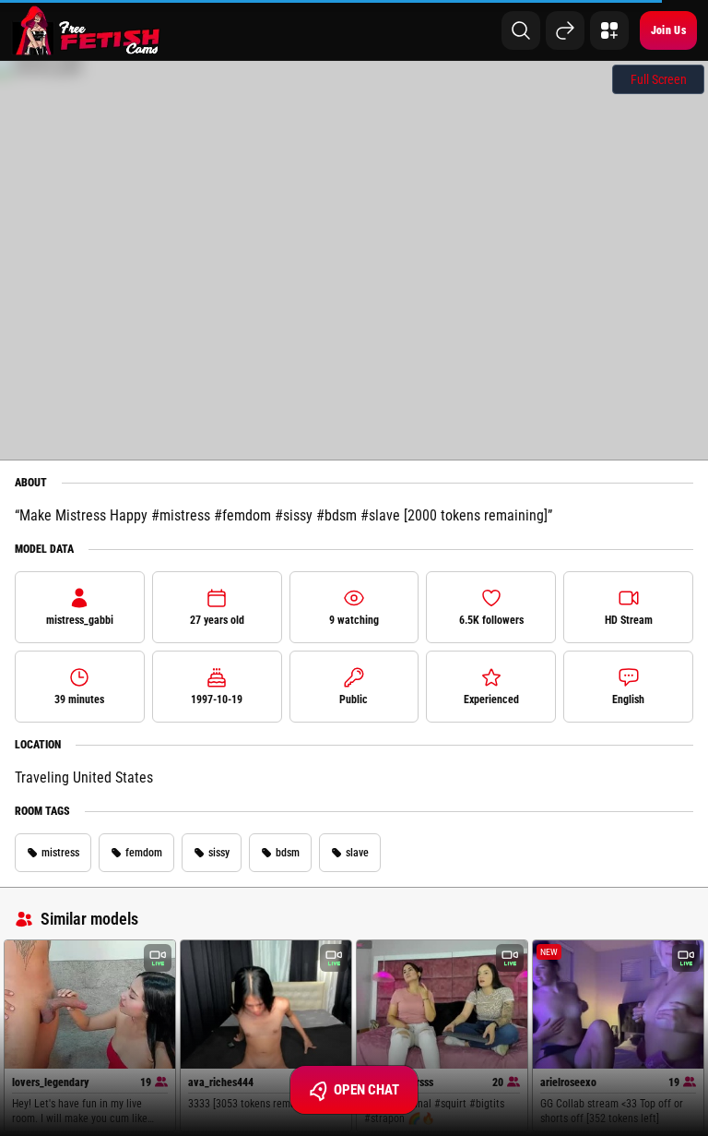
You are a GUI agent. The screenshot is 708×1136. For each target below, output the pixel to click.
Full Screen (659, 79)
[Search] (521, 30)
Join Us (668, 30)
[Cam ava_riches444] (266, 1004)
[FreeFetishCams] (86, 30)
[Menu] (609, 30)
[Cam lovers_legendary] (90, 1004)
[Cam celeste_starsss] (442, 1004)
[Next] (565, 30)
